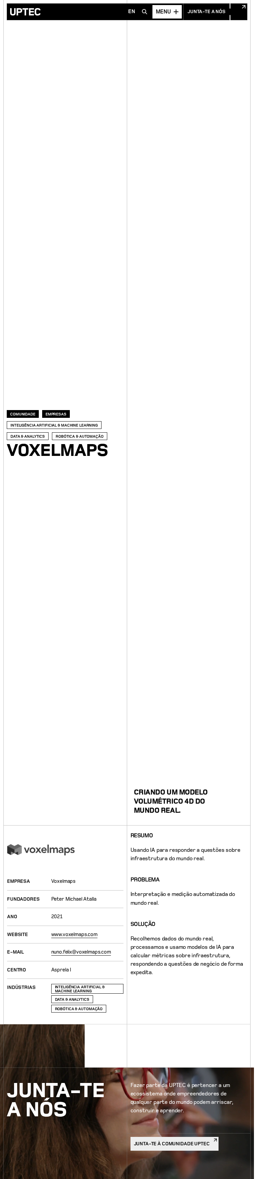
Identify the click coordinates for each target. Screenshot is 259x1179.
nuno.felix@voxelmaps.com (81, 952)
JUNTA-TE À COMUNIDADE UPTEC (172, 1143)
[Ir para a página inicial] (25, 11)
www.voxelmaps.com (74, 934)
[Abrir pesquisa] (145, 12)
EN (131, 11)
